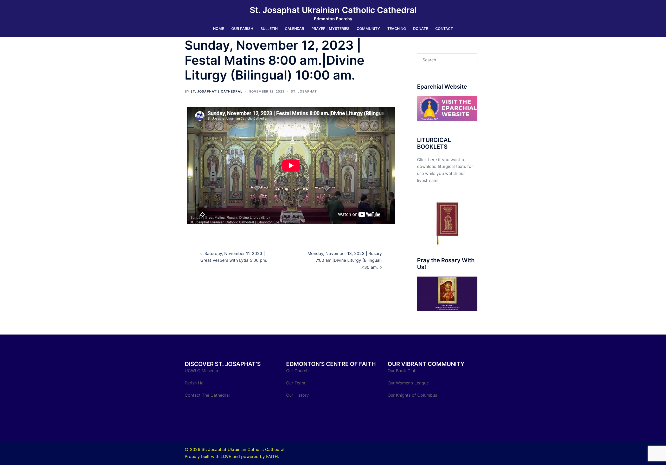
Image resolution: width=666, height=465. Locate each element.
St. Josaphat (304, 91)
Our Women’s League (409, 382)
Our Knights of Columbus (413, 395)
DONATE (420, 28)
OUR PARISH (242, 28)
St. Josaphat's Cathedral (216, 91)
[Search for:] (447, 59)
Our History (297, 395)
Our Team (295, 382)
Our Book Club (402, 370)
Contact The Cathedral (207, 395)
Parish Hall (196, 382)
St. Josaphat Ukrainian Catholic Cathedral (333, 10)
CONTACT (444, 28)
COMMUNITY (368, 28)
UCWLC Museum (202, 370)
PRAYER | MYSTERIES (330, 28)
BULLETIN (269, 28)
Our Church (297, 370)
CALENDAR (294, 28)
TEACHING (396, 28)
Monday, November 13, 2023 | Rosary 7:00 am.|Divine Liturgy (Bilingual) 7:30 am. (345, 260)
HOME (218, 28)
